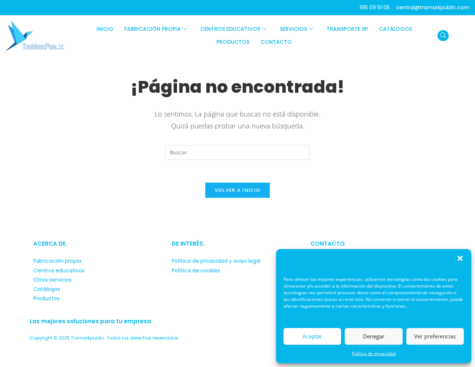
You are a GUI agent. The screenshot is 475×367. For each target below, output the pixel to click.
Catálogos (395, 29)
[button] (460, 258)
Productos (232, 42)
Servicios (293, 29)
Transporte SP (347, 29)
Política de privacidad (374, 353)
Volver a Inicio (238, 190)
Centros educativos (230, 29)
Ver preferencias (435, 336)
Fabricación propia (152, 29)
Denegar (373, 336)
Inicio (104, 29)
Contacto (276, 42)
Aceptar (312, 336)
